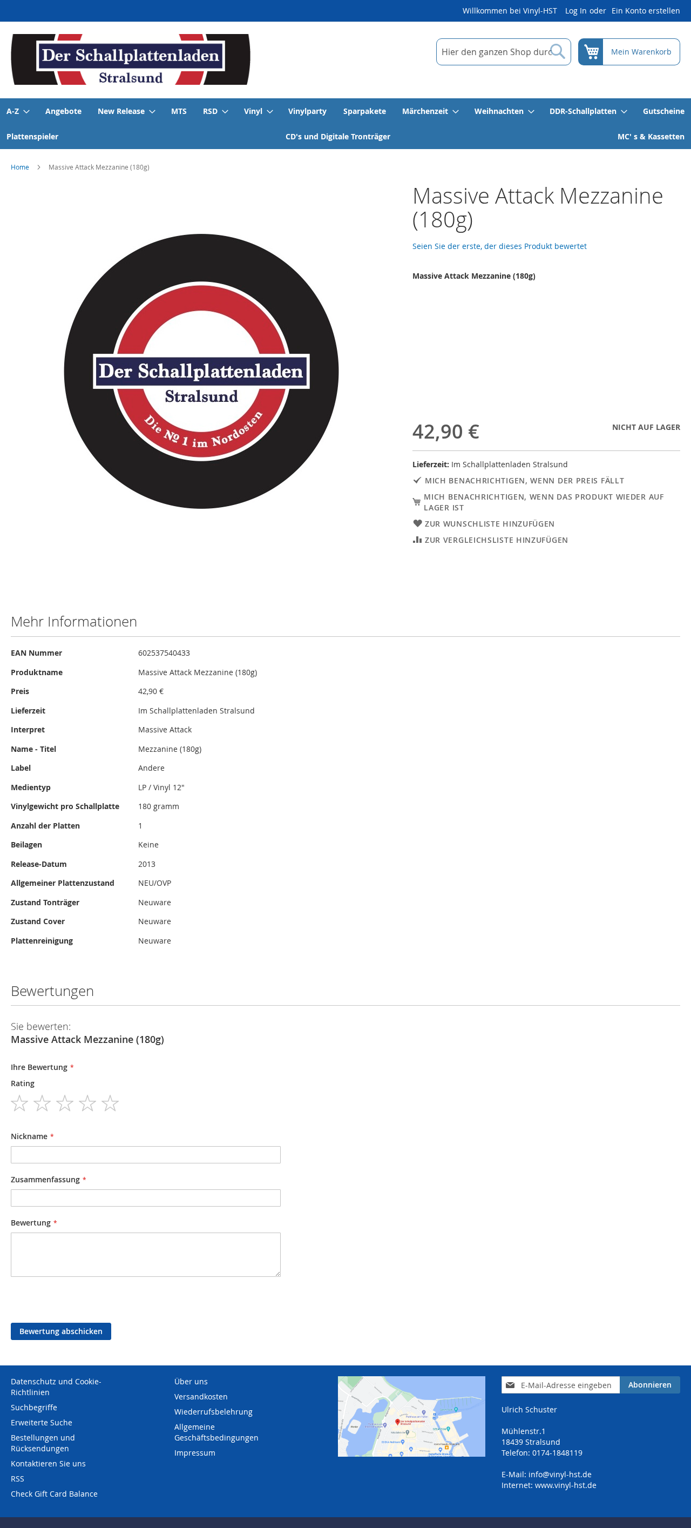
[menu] (345, 123)
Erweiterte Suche (41, 1422)
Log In (576, 10)
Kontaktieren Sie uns (48, 1463)
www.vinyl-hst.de (566, 1485)
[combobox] (503, 51)
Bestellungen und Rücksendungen (43, 1442)
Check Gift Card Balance (54, 1494)
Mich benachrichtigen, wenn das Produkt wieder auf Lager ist (543, 502)
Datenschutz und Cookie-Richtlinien (56, 1386)
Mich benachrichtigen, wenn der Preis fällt (524, 480)
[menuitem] (17, 111)
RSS (17, 1478)
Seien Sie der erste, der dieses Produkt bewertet (499, 246)
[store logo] (130, 59)
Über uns (191, 1381)
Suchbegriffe (34, 1407)
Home (20, 167)
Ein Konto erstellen (646, 10)
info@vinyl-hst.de (560, 1474)
